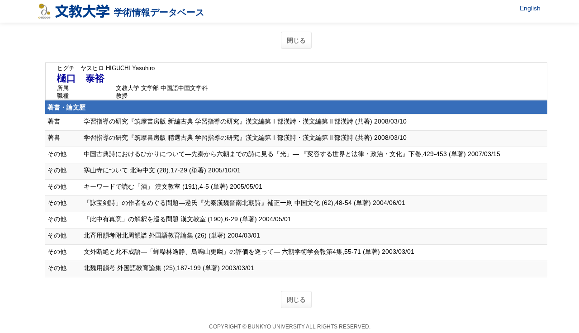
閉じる (296, 40)
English (530, 8)
